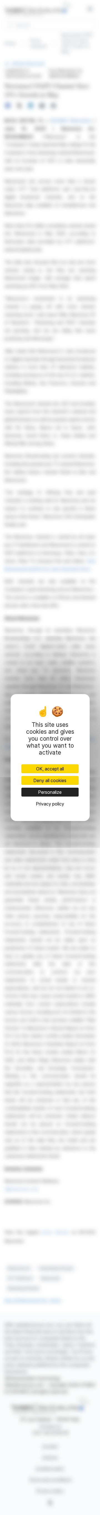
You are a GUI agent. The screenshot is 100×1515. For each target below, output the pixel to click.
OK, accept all (50, 769)
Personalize (50, 792)
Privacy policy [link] (50, 804)
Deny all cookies (49, 780)
